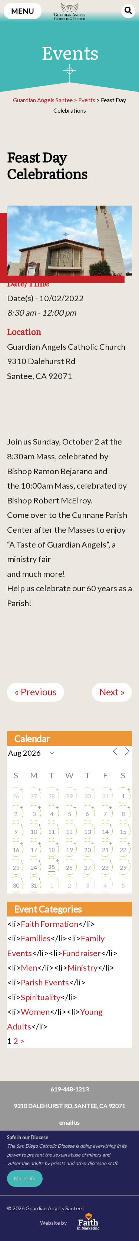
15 (123, 831)
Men (29, 967)
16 (16, 849)
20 (87, 849)
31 (105, 795)
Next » (112, 691)
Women (35, 1012)
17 (33, 849)
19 (69, 849)
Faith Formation (49, 924)
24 (33, 867)
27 (33, 795)
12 (69, 831)
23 (16, 867)
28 (51, 795)
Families (35, 938)
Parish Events (45, 982)
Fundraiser (81, 953)
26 (16, 795)
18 (51, 849)
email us (69, 1122)
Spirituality (40, 997)
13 (87, 831)
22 (123, 849)
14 (105, 831)
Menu (22, 11)
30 (87, 795)
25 (51, 866)
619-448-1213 (70, 1088)
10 (33, 831)
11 (51, 831)
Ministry (82, 967)
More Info (25, 1178)
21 (105, 849)
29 (69, 795)
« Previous (35, 691)
